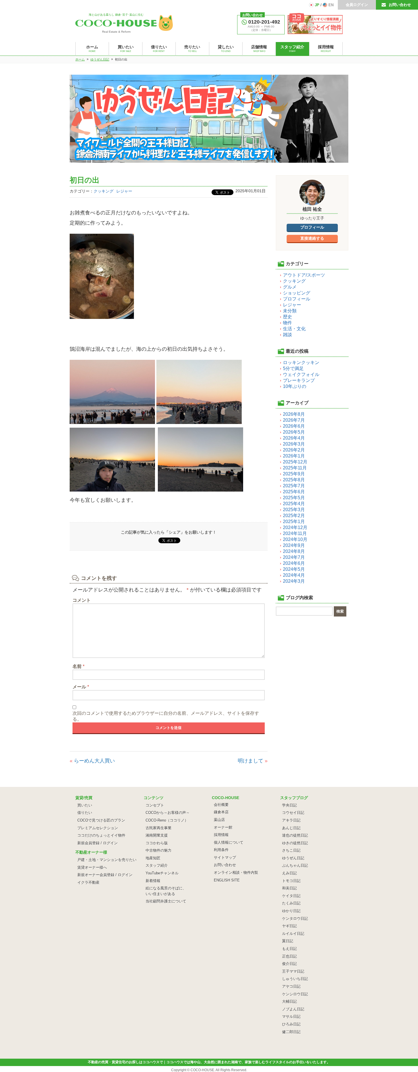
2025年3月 (294, 509)
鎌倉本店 (221, 812)
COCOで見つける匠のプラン (101, 820)
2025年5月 (294, 497)
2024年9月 (294, 545)
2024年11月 (295, 533)
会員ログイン (357, 5)
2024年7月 (294, 557)
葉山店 (219, 820)
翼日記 (287, 941)
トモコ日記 (291, 881)
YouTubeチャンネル (162, 873)
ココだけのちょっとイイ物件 (101, 835)
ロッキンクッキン (301, 362)
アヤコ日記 (291, 986)
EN (331, 5)
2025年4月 (294, 503)
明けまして (250, 761)
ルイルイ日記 (293, 933)
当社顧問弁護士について (166, 901)
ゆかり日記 (291, 911)
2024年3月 (294, 581)
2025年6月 (294, 491)
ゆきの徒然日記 (295, 843)
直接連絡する (312, 238)
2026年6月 (294, 426)
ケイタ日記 (291, 896)
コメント (82, 600)
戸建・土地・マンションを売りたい (106, 860)
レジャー (124, 191)
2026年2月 (294, 450)
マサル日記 (291, 1016)
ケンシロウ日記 (295, 994)
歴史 (287, 316)
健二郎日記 (291, 1032)
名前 (78, 666)
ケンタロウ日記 (295, 918)
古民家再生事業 (158, 828)
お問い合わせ (400, 5)
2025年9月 (294, 473)
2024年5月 (294, 569)
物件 (287, 322)
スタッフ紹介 (157, 865)
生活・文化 (294, 328)
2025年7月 (294, 485)
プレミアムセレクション (97, 828)
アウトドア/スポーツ (304, 275)
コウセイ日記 (293, 812)
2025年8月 (294, 479)
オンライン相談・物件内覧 (236, 872)
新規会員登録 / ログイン (97, 843)
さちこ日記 (291, 850)
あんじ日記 (291, 828)
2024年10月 (295, 539)
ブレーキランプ (299, 380)
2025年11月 (295, 467)
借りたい (84, 812)
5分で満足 (293, 368)
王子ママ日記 (293, 971)
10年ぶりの (294, 386)
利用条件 (221, 850)
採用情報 (221, 835)
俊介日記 (289, 964)
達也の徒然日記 (295, 835)
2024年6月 (294, 563)
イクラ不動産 (88, 882)
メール (81, 686)
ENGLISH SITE (227, 880)
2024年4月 (294, 575)
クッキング (103, 191)
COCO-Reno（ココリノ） (167, 820)
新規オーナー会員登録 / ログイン (105, 875)
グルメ (290, 287)
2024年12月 (295, 527)
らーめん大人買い (94, 761)
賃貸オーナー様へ (92, 867)
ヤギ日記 (289, 926)
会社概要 (221, 805)
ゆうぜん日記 (293, 858)
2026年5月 (294, 432)
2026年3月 (294, 444)
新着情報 (153, 881)
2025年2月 (294, 515)
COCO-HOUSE (202, 1070)
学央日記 (289, 805)
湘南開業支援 (157, 835)
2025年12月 (295, 461)
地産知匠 (153, 858)
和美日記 (289, 888)
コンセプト (155, 805)
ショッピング (296, 293)
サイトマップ (225, 857)
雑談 (287, 334)
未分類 (290, 310)
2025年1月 (294, 521)
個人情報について (228, 842)
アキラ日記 (291, 820)
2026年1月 (294, 456)
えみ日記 (289, 873)
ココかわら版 (157, 843)
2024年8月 (294, 551)
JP (317, 5)
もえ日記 (289, 948)
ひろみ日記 (291, 1024)
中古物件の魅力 (158, 850)
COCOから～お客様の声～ (168, 812)
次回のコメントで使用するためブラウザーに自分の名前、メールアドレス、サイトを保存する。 (166, 716)
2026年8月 (294, 414)
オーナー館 (223, 827)
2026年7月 (294, 420)
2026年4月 (294, 438)
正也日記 (289, 956)
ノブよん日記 (293, 1009)
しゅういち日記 (295, 979)
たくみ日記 (291, 903)
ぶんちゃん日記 (295, 865)
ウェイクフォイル (301, 374)
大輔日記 (289, 1001)
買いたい (84, 805)
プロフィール (312, 227)
